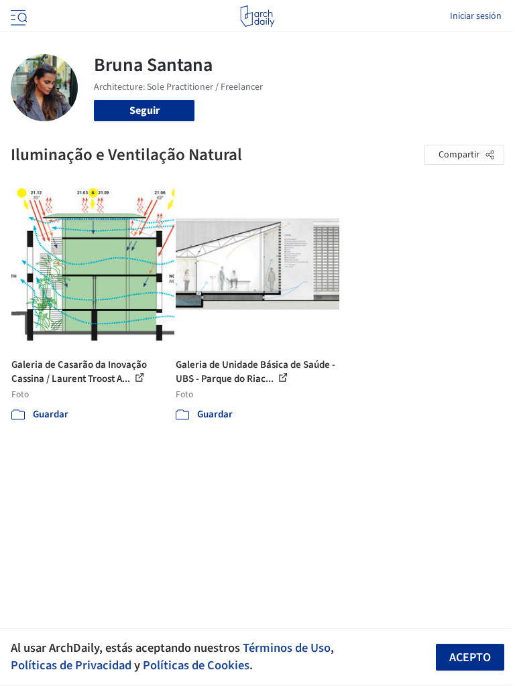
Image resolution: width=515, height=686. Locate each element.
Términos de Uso (287, 648)
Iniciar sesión (476, 16)
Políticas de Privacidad (71, 665)
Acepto (470, 657)
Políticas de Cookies (196, 665)
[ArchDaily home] (257, 16)
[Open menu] (17, 16)
